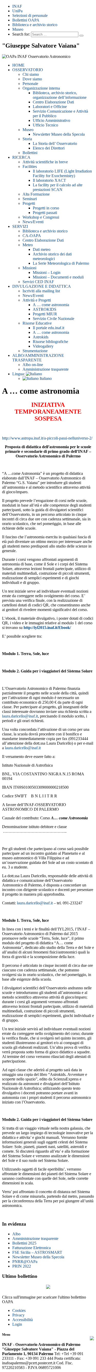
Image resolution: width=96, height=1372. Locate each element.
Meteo (28, 245)
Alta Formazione (36, 194)
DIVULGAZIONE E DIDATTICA (41, 286)
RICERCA (21, 157)
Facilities (30, 166)
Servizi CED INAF (38, 282)
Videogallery (43, 346)
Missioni (29, 268)
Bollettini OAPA (25, 20)
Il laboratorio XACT (49, 180)
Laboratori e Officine (50, 106)
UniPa (17, 11)
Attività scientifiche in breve (45, 162)
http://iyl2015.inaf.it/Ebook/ (47, 627)
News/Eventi (33, 222)
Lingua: (19, 374)
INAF (17, 6)
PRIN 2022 (21, 1266)
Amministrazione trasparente (46, 369)
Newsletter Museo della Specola (59, 134)
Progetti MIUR (45, 314)
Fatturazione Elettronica (31, 1248)
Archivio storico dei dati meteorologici (52, 256)
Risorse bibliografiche (50, 341)
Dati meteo (41, 249)
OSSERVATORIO (27, 70)
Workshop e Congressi (41, 217)
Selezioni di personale (30, 15)
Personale (30, 83)
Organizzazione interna (41, 88)
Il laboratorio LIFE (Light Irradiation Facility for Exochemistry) (62, 173)
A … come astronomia (51, 305)
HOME (18, 65)
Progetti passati (45, 212)
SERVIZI (20, 226)
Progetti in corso (46, 208)
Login (17, 1324)
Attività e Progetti (37, 300)
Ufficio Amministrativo (51, 120)
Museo (17, 29)
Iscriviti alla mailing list (41, 291)
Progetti (29, 203)
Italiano (45, 378)
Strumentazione (35, 351)
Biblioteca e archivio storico (34, 25)
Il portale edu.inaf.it (48, 328)
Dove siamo (32, 79)
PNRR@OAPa (24, 1261)
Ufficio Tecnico (45, 125)
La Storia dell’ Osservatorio (55, 143)
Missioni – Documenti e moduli (58, 277)
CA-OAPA (32, 235)
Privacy (18, 1315)
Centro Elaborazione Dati (53, 102)
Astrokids (40, 337)
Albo (16, 1234)
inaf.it (48, 903)
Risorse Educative (37, 323)
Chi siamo (31, 74)
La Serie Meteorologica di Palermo (61, 263)
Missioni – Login (46, 272)
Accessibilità (22, 1319)
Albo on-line (33, 364)
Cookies (19, 1310)
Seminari (30, 199)
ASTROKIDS (44, 309)
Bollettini (30, 153)
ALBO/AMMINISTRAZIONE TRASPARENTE (38, 357)
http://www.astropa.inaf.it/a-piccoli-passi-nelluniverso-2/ (47, 438)
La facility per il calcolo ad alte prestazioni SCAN (57, 187)
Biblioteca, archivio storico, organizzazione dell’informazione (60, 95)
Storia (27, 139)
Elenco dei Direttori (49, 148)
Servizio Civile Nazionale (53, 318)
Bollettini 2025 (24, 1243)
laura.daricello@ (30, 903)
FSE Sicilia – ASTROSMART (37, 1252)
